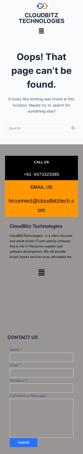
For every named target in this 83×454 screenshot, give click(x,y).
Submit (24, 442)
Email (15, 365)
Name (16, 349)
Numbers (18, 380)
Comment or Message (28, 395)
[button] (41, 31)
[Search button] (73, 128)
